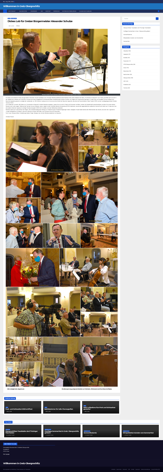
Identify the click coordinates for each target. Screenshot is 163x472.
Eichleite (125, 57)
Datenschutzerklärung (69, 11)
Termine (125, 88)
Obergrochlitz (126, 77)
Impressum (56, 11)
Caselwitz (125, 54)
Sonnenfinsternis (127, 34)
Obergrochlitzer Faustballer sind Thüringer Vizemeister (137, 27)
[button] (156, 11)
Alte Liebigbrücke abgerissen (15, 389)
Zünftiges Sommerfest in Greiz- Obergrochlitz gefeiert (136, 31)
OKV (42, 11)
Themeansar (27, 469)
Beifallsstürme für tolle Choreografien (58, 409)
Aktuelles (125, 51)
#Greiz (18, 25)
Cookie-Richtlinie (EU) (85, 11)
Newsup (21, 469)
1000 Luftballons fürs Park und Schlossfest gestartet (99, 408)
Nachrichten (23, 11)
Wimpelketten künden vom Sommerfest (133, 38)
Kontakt (48, 11)
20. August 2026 (10, 435)
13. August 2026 (49, 435)
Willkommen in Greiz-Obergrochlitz (21, 6)
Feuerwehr (34, 11)
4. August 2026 (127, 435)
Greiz (9, 18)
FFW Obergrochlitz (128, 64)
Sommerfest (126, 41)
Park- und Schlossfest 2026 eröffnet (18, 409)
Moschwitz (126, 71)
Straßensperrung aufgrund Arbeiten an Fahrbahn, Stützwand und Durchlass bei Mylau (87, 389)
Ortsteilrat (12, 11)
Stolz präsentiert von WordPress (9, 469)
